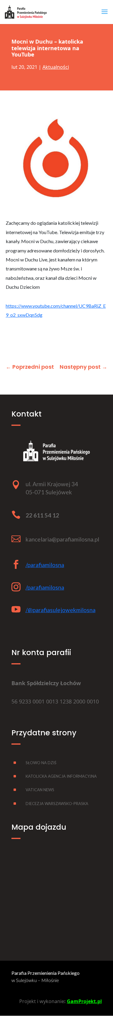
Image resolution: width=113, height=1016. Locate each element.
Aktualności (55, 67)
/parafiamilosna (45, 564)
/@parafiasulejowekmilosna (61, 609)
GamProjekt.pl (84, 1001)
